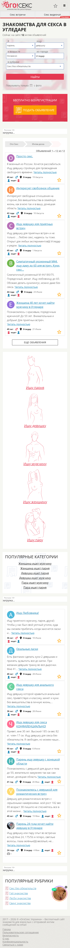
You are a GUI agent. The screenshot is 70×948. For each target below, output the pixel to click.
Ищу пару (35, 539)
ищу (39, 41)
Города (7, 929)
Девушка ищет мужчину (35, 578)
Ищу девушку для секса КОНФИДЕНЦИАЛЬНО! (31, 724)
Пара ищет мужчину (35, 583)
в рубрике (13, 62)
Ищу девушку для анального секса (35, 687)
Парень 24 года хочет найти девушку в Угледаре (34, 826)
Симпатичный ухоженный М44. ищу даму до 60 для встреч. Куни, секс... (38, 266)
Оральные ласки (27, 649)
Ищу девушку (35, 425)
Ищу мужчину (35, 463)
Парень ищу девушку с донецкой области (38, 761)
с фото (37, 85)
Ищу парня (35, 387)
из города (42, 51)
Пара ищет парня (35, 587)
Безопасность (11, 935)
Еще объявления (35, 342)
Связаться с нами (13, 944)
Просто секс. (24, 156)
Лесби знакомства (20, 898)
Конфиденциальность (15, 941)
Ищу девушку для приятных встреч (34, 226)
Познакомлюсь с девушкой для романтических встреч (36, 792)
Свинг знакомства (20, 903)
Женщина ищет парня (35, 568)
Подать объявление (38, 110)
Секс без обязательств (22, 888)
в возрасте (14, 51)
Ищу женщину (35, 501)
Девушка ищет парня (35, 573)
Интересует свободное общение (37, 188)
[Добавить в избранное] (59, 180)
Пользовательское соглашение (21, 932)
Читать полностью (45, 172)
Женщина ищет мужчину (35, 563)
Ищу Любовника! (27, 613)
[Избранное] (55, 6)
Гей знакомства (18, 893)
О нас (6, 938)
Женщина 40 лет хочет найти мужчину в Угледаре (35, 305)
